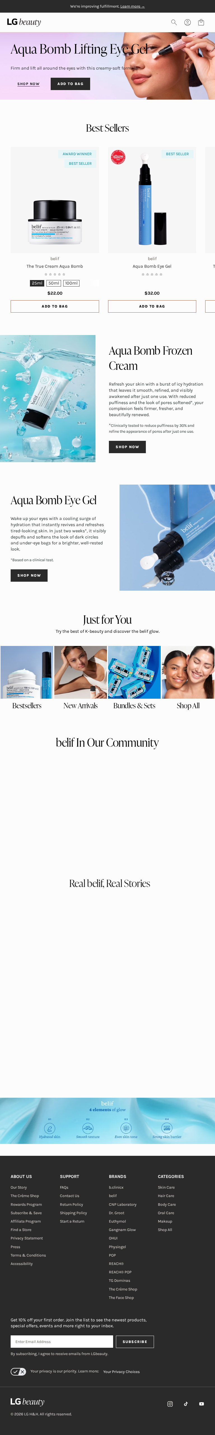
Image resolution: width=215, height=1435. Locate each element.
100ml (71, 283)
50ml (53, 283)
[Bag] (201, 22)
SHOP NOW (28, 84)
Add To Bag (55, 306)
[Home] (41, 1402)
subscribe (135, 1342)
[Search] (174, 22)
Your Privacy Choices (121, 1371)
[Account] (187, 22)
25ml (37, 283)
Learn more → (132, 6)
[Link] (170, 1404)
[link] (27, 672)
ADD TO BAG (70, 84)
